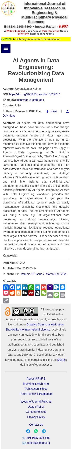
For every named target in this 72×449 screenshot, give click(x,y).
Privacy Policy (36, 416)
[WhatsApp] (36, 432)
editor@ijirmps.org (38, 442)
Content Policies (36, 411)
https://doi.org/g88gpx (30, 99)
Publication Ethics (36, 388)
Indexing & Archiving (36, 383)
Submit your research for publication (35, 39)
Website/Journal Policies (36, 401)
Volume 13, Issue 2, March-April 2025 (44, 274)
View (54, 111)
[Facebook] (28, 432)
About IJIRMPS (36, 378)
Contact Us (36, 424)
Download (9, 115)
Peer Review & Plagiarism (36, 393)
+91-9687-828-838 (38, 437)
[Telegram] (44, 432)
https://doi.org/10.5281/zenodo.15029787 (34, 94)
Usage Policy (36, 406)
